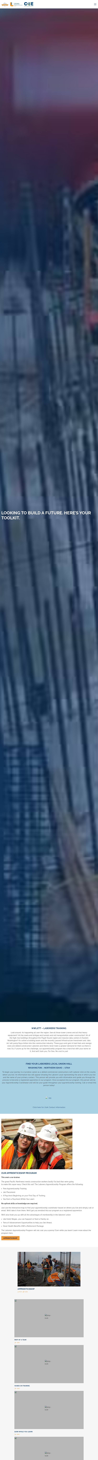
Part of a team (20, 1340)
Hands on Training (22, 1386)
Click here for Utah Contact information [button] (49, 1107)
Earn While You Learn (23, 1432)
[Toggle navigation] (95, 4)
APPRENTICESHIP (10, 1238)
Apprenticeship (26, 1289)
